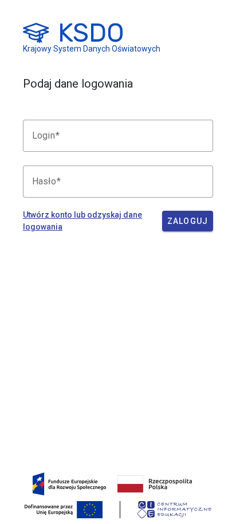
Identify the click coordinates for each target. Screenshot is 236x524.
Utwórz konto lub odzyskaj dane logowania (82, 220)
